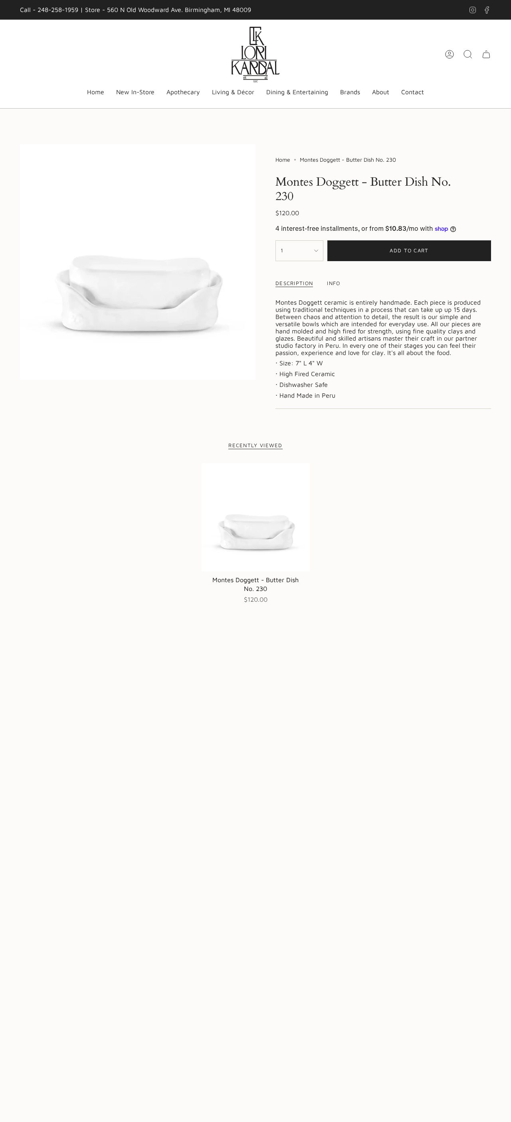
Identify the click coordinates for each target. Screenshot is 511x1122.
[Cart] (486, 54)
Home (282, 159)
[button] (183, 92)
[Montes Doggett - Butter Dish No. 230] (256, 517)
